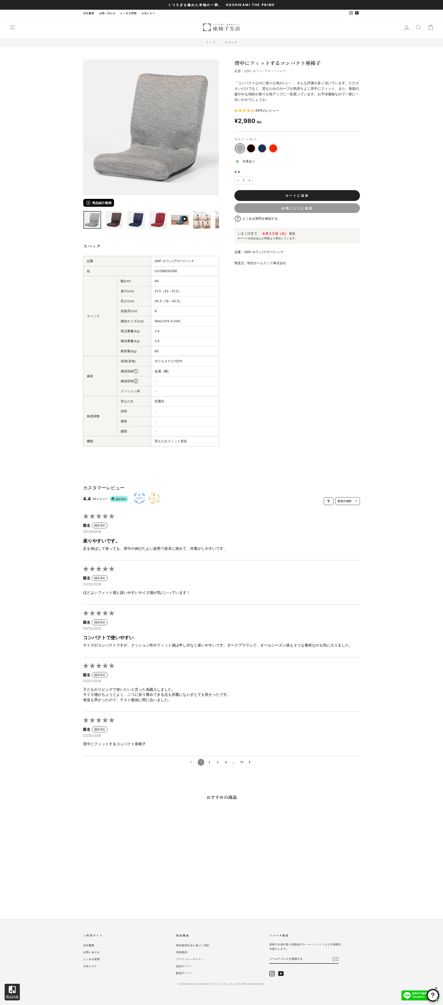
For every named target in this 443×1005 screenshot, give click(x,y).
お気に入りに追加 (297, 208)
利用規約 (181, 952)
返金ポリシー (184, 966)
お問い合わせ (107, 13)
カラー (245, 139)
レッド (273, 148)
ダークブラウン (251, 148)
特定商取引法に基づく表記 (192, 945)
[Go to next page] (250, 762)
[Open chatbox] (432, 995)
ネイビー (262, 148)
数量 (237, 171)
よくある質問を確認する (260, 218)
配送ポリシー (184, 973)
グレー (240, 148)
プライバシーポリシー (190, 959)
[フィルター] (328, 501)
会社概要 (88, 13)
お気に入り (148, 13)
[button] (244, 110)
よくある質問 (128, 13)
